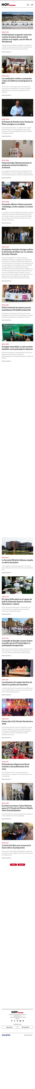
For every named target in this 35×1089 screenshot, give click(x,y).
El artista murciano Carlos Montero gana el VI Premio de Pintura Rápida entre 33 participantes (17, 808)
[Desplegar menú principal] (32, 5)
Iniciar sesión (28, 5)
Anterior (13, 864)
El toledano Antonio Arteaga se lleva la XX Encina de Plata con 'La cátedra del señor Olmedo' (17, 251)
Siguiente (21, 864)
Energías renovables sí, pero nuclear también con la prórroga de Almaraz (17, 347)
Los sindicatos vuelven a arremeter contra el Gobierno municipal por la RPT (17, 80)
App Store (10, 1027)
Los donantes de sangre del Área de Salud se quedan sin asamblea (17, 683)
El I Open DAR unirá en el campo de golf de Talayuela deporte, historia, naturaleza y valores (17, 601)
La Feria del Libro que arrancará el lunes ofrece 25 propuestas (16, 846)
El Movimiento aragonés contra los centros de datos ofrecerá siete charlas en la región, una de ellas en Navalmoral (17, 38)
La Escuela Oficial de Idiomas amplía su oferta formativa (17, 561)
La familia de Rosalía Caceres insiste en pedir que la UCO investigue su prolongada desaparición (17, 643)
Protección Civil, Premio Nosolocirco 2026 (17, 722)
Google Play (26, 1027)
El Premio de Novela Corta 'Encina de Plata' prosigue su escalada (17, 123)
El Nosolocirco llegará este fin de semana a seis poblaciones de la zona (15, 766)
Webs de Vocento (28, 1035)
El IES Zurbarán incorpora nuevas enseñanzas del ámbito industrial (16, 308)
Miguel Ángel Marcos (6, 52)
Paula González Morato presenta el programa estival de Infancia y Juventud (17, 165)
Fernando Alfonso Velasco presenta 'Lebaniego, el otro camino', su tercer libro (17, 206)
